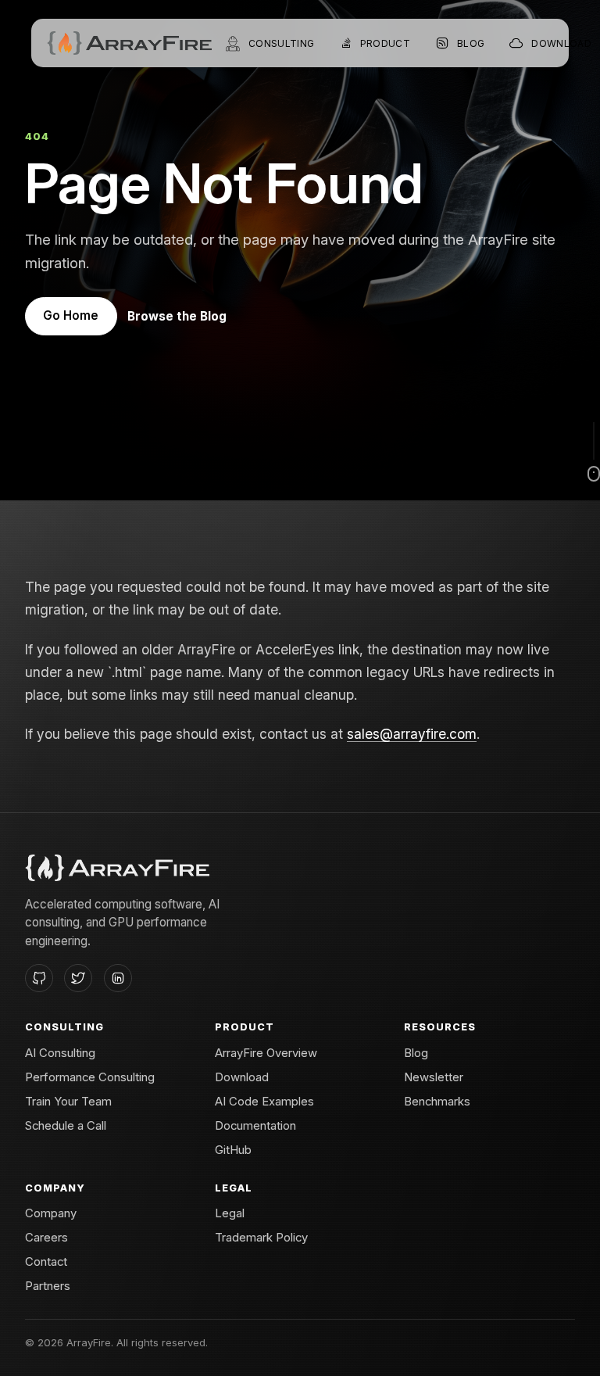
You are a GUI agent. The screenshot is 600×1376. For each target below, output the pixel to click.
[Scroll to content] (594, 452)
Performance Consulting (90, 1077)
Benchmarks (437, 1102)
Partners (47, 1286)
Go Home (70, 315)
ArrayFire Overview (266, 1053)
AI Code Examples (264, 1102)
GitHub (233, 1150)
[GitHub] (39, 978)
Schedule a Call (65, 1126)
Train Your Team (68, 1102)
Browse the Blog (177, 316)
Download (242, 1077)
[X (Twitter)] (78, 978)
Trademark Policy (261, 1238)
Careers (46, 1238)
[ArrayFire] (129, 43)
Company (51, 1213)
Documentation (255, 1126)
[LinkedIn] (118, 978)
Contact (46, 1262)
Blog (416, 1053)
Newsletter (433, 1077)
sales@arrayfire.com (412, 734)
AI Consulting (60, 1053)
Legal (230, 1213)
